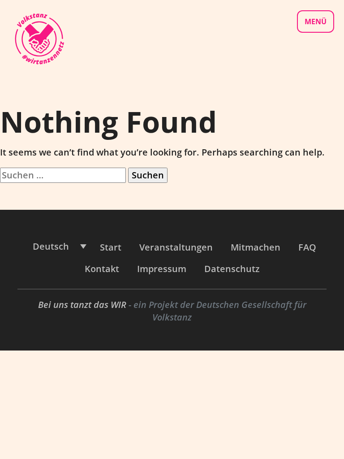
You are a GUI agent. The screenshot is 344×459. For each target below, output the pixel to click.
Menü (316, 21)
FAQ (307, 247)
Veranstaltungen (176, 247)
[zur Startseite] (39, 38)
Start (110, 247)
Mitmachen (255, 247)
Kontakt (102, 269)
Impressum (161, 269)
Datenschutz (232, 269)
